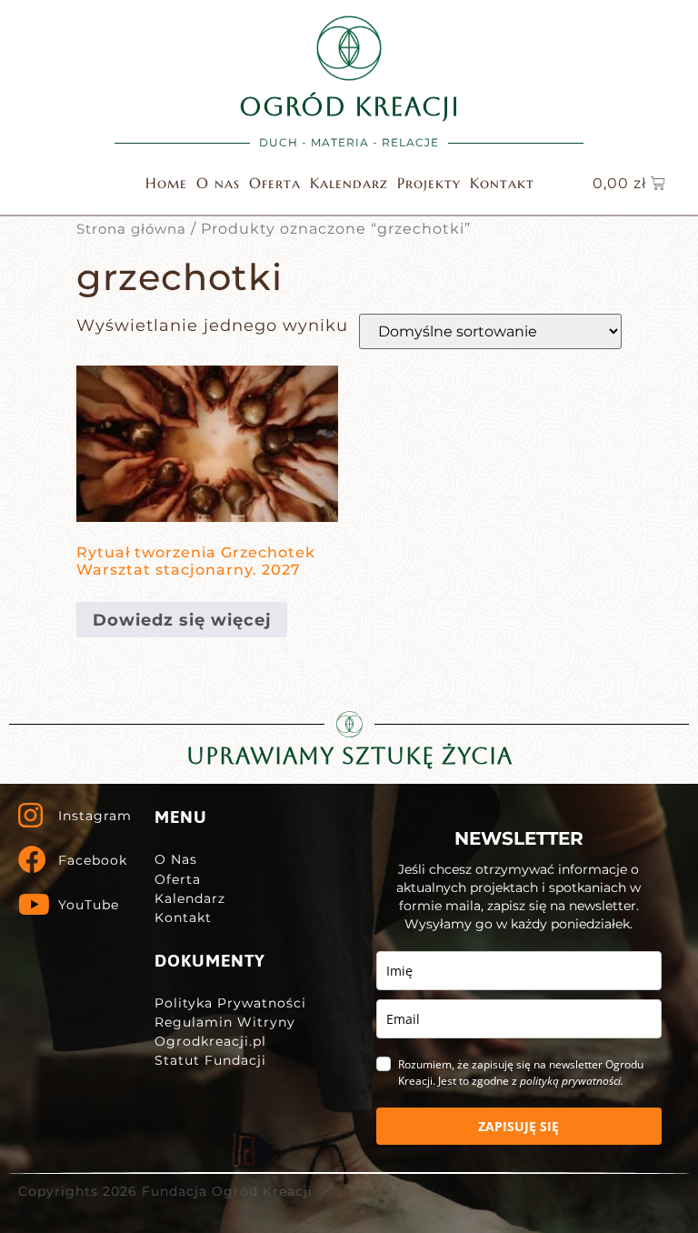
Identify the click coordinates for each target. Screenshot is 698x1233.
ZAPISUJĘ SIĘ (518, 1126)
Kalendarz (349, 183)
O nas (218, 183)
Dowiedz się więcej (182, 619)
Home (166, 183)
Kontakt (502, 183)
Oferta (275, 183)
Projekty (429, 183)
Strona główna (131, 229)
